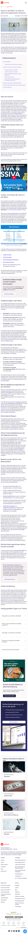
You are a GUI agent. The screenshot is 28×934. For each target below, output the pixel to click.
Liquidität (22, 529)
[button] (25, 2)
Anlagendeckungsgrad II (9, 507)
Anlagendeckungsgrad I (9, 506)
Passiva (14, 116)
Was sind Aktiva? (7, 61)
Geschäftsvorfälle (20, 550)
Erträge (19, 403)
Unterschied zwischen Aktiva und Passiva (13, 64)
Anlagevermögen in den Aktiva (11, 69)
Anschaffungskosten (19, 448)
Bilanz (11, 103)
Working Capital (7, 496)
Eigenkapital (18, 113)
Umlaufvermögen (7, 257)
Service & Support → (5, 847)
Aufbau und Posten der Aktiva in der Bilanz (12, 67)
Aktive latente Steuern (9, 77)
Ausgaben (10, 392)
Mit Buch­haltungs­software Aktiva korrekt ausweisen (14, 85)
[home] (5, 2)
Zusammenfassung (7, 87)
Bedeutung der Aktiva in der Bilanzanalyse (12, 82)
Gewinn (19, 119)
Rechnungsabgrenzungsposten (10, 259)
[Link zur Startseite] (5, 844)
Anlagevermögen (7, 254)
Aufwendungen (11, 403)
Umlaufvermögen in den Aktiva (11, 71)
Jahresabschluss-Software (13, 565)
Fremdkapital (4, 115)
